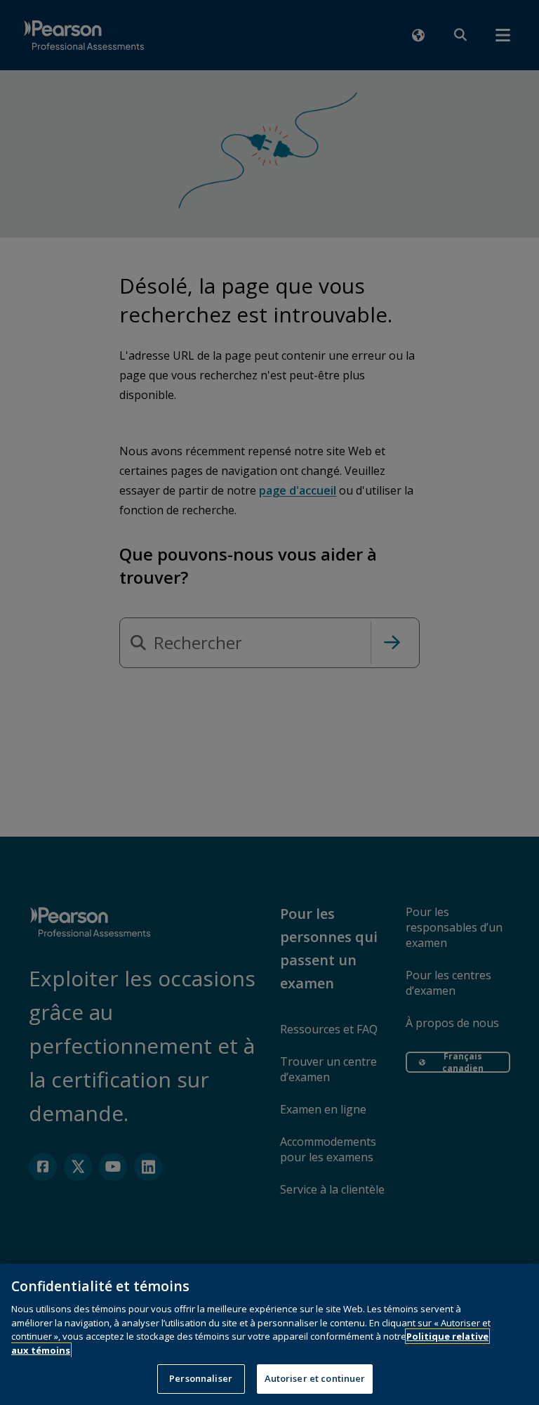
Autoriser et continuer (315, 1378)
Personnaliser (200, 1378)
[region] (269, 1334)
